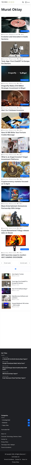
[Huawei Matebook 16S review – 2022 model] (6, 306)
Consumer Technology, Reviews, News (11, 436)
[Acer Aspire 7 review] (6, 276)
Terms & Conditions (6, 447)
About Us (3, 433)
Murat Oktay (5, 34)
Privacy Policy (4, 442)
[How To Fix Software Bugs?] (6, 291)
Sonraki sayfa (23, 263)
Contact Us (4, 439)
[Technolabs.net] (7, 2)
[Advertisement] (15, 328)
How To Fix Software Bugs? (19, 288)
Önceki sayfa (7, 263)
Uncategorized (6, 420)
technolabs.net (15, 456)
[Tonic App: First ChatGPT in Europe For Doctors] (6, 284)
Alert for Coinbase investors (12, 110)
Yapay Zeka (5, 425)
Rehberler (4, 422)
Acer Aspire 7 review (18, 274)
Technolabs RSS (5, 429)
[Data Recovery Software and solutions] (6, 298)
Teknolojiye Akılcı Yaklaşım (8, 444)
